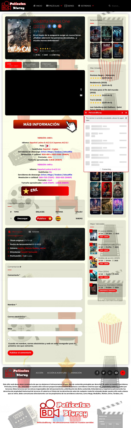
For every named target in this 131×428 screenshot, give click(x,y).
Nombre (12, 304)
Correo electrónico (17, 317)
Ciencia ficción (32, 248)
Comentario (14, 275)
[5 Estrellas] (50, 49)
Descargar (22, 218)
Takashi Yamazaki (28, 252)
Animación (76, 373)
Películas (54, 6)
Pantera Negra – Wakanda (102, 75)
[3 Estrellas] (45, 49)
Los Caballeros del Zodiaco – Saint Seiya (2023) (106, 108)
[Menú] (86, 112)
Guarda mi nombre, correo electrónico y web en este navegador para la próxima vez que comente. (42, 344)
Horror (43, 248)
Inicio (39, 6)
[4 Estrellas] (48, 49)
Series (71, 6)
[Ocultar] (126, 112)
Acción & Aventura (57, 373)
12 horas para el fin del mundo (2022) (104, 91)
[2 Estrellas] (43, 49)
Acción (21, 248)
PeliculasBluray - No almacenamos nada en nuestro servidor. (65, 422)
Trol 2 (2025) (95, 100)
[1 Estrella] (41, 49)
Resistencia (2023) (98, 82)
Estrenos (86, 6)
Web (10, 329)
